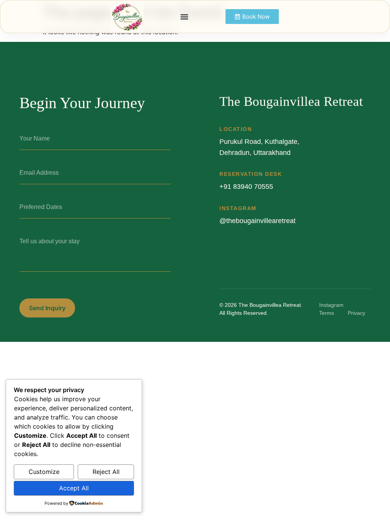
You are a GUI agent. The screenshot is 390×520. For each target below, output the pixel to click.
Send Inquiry (47, 308)
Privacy (356, 313)
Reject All (106, 471)
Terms (326, 313)
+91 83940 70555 (246, 186)
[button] (184, 16)
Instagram (331, 305)
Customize (44, 471)
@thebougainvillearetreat (257, 221)
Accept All (74, 488)
